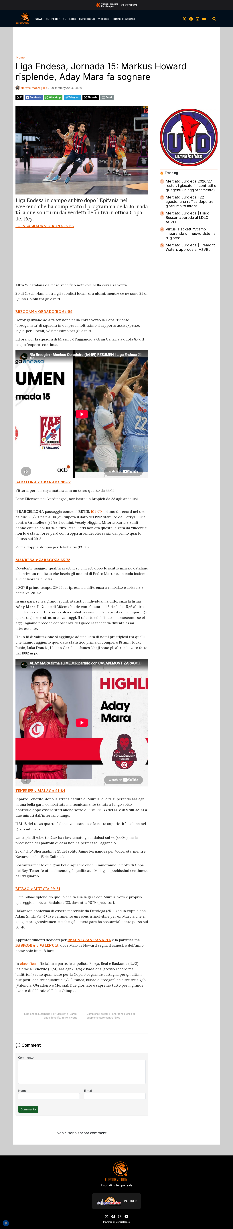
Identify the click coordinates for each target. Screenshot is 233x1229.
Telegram (73, 97)
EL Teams (69, 19)
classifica (28, 963)
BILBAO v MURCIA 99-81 (37, 888)
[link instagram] (197, 19)
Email (109, 97)
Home (20, 57)
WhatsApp (55, 97)
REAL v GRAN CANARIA (89, 940)
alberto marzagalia (34, 88)
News (39, 19)
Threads (92, 97)
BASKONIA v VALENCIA (37, 945)
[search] (214, 19)
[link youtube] (204, 19)
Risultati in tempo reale (116, 1185)
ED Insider (53, 19)
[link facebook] (191, 19)
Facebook (35, 97)
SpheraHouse (123, 1221)
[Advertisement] (116, 40)
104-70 (96, 511)
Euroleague (87, 19)
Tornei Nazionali (123, 19)
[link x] (184, 19)
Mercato (103, 19)
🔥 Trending (169, 173)
